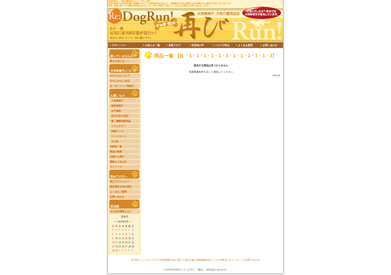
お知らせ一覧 (152, 45)
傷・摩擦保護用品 (121, 121)
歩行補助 (116, 110)
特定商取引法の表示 (121, 186)
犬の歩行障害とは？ (121, 211)
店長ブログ (174, 45)
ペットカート (118, 136)
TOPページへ (119, 45)
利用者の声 (198, 45)
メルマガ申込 (222, 45)
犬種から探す (117, 156)
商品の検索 (116, 151)
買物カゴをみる (118, 161)
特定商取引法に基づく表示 (175, 259)
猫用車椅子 (117, 105)
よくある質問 (245, 45)
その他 (115, 141)
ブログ (155, 259)
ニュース (145, 259)
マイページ (116, 166)
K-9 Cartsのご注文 (120, 80)
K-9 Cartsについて (120, 75)
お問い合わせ (270, 45)
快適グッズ (117, 131)
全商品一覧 (116, 146)
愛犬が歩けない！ (119, 61)
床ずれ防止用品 (119, 115)
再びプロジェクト (119, 181)
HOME (134, 259)
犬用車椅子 (117, 100)
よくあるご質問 (118, 191)
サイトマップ (236, 259)
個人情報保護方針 (201, 259)
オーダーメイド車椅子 (122, 86)
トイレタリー (118, 126)
